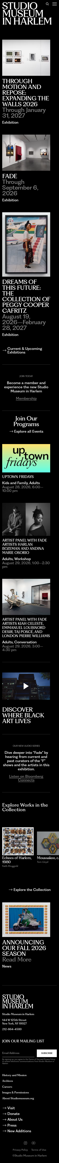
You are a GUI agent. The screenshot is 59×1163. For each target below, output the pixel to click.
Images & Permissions (15, 1092)
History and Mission (14, 1075)
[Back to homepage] (17, 1001)
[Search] (47, 4)
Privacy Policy (20, 1149)
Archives (7, 1080)
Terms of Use (38, 1149)
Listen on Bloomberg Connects (26, 778)
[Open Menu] (54, 4)
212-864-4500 (12, 1029)
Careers (7, 1086)
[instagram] (25, 1143)
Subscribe (46, 1053)
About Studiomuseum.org (18, 1098)
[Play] (26, 686)
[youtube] (33, 1143)
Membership (26, 398)
